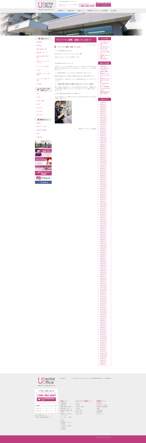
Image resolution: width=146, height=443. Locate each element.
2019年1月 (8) (103, 263)
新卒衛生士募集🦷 (104, 71)
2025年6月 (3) (103, 128)
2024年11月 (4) (103, 140)
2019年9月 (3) (103, 248)
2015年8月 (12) (103, 338)
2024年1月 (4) (103, 159)
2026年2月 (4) (103, 113)
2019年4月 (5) (103, 258)
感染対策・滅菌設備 (42, 130)
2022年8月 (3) (103, 190)
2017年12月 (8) (103, 287)
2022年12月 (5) (103, 182)
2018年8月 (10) (103, 272)
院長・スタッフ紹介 (42, 126)
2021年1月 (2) (103, 219)
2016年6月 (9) (103, 320)
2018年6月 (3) (103, 276)
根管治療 (39, 45)
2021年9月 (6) (103, 208)
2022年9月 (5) (103, 188)
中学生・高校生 (40, 100)
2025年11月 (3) (103, 118)
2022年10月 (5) (103, 186)
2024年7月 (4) (103, 148)
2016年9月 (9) (103, 314)
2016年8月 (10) (103, 316)
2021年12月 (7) (103, 203)
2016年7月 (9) (103, 318)
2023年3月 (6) (103, 177)
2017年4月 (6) (103, 301)
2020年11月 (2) (103, 223)
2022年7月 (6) (103, 192)
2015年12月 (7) (103, 331)
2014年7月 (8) (103, 362)
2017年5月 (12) (103, 300)
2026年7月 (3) (103, 104)
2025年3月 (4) (103, 133)
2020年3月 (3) (103, 237)
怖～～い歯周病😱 (104, 86)
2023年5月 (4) (103, 173)
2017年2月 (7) (103, 305)
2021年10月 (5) (103, 206)
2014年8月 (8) (103, 360)
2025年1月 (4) (103, 137)
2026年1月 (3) (103, 115)
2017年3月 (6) (103, 303)
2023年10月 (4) (103, 164)
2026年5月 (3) (103, 108)
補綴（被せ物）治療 (42, 49)
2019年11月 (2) (103, 245)
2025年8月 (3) (103, 124)
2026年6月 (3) (103, 106)
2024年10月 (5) (103, 142)
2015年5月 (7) (103, 343)
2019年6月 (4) (103, 254)
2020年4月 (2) (103, 236)
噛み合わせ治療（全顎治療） (43, 57)
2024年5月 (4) (103, 151)
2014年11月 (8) (103, 354)
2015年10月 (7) (103, 334)
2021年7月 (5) (103, 212)
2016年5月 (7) (103, 322)
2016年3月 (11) (103, 325)
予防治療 (39, 83)
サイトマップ (100, 413)
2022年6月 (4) (103, 193)
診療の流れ (39, 137)
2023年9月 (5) (103, 166)
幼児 (38, 93)
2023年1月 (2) (103, 181)
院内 (38, 133)
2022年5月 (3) (103, 195)
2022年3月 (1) (103, 197)
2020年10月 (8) (103, 225)
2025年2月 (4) (103, 135)
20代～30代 (39, 107)
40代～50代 (39, 111)
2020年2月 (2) (103, 239)
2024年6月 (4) (103, 150)
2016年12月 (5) (103, 309)
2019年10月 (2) (103, 247)
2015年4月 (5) (103, 345)
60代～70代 (39, 114)
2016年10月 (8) (103, 312)
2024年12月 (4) (103, 139)
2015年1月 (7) (103, 351)
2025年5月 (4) (103, 129)
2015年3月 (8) (103, 347)
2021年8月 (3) (103, 210)
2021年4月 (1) (103, 217)
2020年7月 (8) (103, 230)
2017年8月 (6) (103, 294)
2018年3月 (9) (103, 281)
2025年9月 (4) (103, 122)
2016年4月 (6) (103, 323)
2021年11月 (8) (103, 204)
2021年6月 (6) (103, 214)
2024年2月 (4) (103, 157)
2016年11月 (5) (103, 311)
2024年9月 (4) (103, 144)
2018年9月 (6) (103, 270)
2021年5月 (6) (103, 215)
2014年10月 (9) (103, 356)
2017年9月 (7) (103, 292)
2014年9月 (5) (103, 358)
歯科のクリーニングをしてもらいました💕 (105, 80)
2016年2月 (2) (103, 327)
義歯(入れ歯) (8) (104, 58)
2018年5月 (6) (103, 278)
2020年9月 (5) (103, 226)
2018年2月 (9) (103, 283)
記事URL (94, 128)
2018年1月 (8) (103, 285)
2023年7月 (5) (103, 170)
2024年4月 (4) (103, 153)
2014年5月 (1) (103, 364)
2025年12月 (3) (103, 117)
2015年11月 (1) (103, 332)
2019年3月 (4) (103, 259)
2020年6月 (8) (103, 232)
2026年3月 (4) (103, 111)
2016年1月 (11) (103, 329)
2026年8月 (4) (103, 102)
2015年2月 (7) (103, 349)
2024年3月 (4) (103, 155)
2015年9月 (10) (103, 336)
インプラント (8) (104, 50)
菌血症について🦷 (104, 73)
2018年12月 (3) (103, 265)
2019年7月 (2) (103, 252)
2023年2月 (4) (103, 179)
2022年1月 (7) (103, 201)
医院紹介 (39, 123)
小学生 (38, 97)
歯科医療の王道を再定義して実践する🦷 (105, 93)
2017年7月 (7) (103, 296)
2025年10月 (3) (103, 120)
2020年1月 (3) (103, 241)
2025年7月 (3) (103, 126)
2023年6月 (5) (103, 172)
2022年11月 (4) (103, 184)
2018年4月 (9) (103, 279)
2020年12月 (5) (103, 221)
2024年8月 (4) (103, 146)
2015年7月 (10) (103, 340)
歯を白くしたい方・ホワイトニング (43, 62)
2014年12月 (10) (103, 353)
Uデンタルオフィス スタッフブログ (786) (105, 43)
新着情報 (99, 412)
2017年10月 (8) (103, 290)
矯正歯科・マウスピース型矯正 (43, 74)
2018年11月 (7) (103, 267)
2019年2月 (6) (103, 261)
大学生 (38, 104)
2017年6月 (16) (103, 298)
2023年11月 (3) (103, 162)
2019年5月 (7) (103, 256)
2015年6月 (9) (103, 342)
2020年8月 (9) (103, 228)
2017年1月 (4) (103, 307)
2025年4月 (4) (103, 131)
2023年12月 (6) (103, 161)
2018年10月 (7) (103, 269)
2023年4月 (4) (103, 175)
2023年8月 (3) (103, 168)
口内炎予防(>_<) (104, 66)
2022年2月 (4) (103, 199)
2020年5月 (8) (103, 234)
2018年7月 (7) (103, 274)
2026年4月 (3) (103, 109)
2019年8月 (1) (103, 250)
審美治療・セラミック (42, 52)
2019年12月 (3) (103, 243)
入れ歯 (38, 70)
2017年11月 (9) (103, 289)
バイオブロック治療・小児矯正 (43, 79)
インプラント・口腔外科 (43, 66)
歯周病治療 (39, 42)
